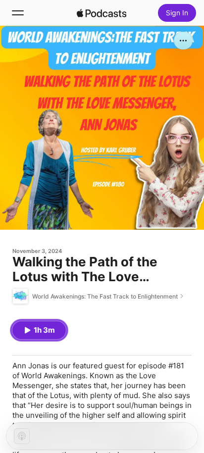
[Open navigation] (18, 13)
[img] (101, 13)
